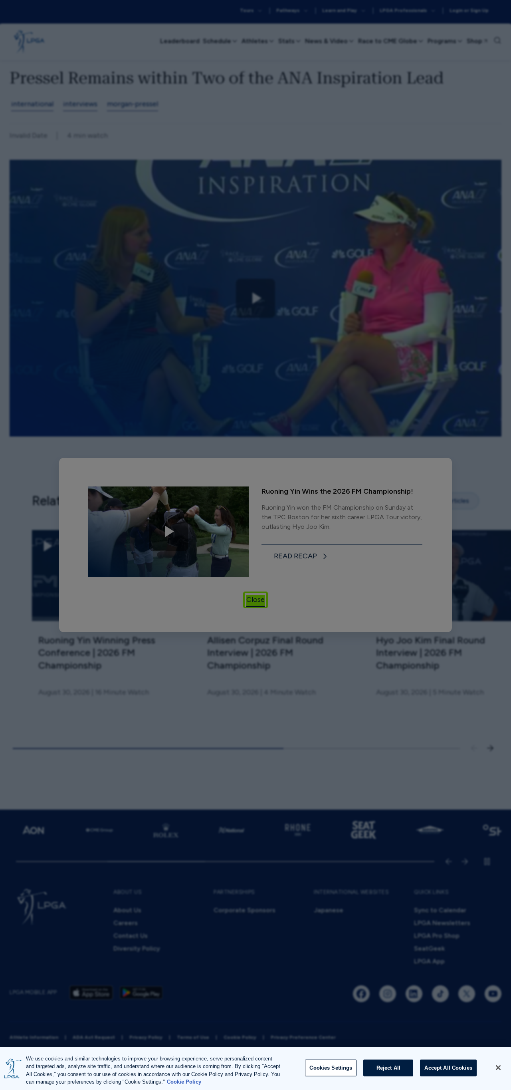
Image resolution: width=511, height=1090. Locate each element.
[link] (301, 556)
